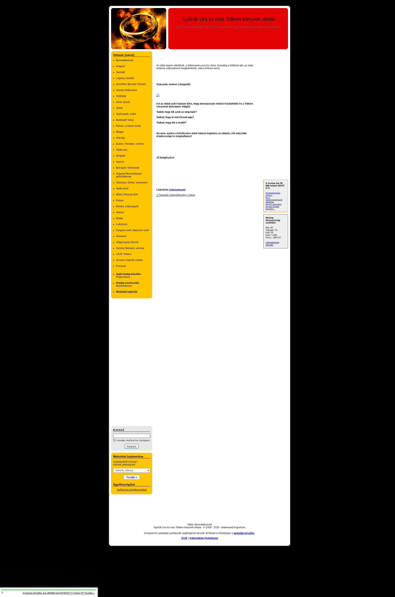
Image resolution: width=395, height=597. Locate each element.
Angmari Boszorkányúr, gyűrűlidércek (129, 175)
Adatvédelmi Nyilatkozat (203, 538)
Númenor (121, 236)
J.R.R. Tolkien (123, 254)
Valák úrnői (122, 188)
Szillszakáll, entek (126, 114)
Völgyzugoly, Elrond (127, 242)
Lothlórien (121, 224)
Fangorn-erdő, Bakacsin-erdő (132, 230)
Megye (120, 131)
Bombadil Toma (125, 120)
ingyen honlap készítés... (272, 207)
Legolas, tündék (125, 78)
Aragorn (120, 66)
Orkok (119, 108)
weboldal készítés (244, 533)
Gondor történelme (126, 90)
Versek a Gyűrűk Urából (129, 260)
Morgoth (120, 155)
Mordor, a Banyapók (127, 206)
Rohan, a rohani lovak (128, 126)
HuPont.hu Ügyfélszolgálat (132, 489)
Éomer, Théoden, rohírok (130, 143)
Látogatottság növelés (272, 243)
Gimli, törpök (123, 102)
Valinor (120, 212)
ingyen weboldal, (274, 204)
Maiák (119, 218)
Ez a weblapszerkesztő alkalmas (274, 199)
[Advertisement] (127, 362)
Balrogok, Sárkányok (127, 167)
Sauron (120, 161)
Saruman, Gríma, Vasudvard (132, 182)
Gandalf (120, 72)
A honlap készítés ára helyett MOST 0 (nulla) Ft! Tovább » (59, 593)
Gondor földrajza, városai (130, 248)
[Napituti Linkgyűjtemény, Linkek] (175, 195)
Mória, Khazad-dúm (127, 194)
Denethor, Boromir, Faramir (131, 84)
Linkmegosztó (177, 189)
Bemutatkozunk (124, 60)
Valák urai (121, 149)
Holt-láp (120, 137)
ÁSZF (184, 538)
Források (121, 266)
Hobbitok (121, 96)
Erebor (120, 200)
